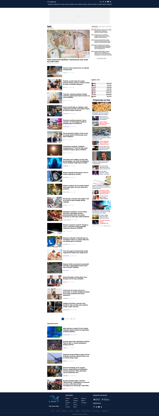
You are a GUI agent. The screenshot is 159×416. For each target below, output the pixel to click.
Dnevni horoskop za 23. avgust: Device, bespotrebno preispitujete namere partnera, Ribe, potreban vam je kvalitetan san (75, 370)
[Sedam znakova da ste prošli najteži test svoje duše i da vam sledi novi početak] (54, 189)
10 (71, 319)
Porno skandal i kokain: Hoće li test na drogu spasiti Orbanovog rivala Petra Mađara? (75, 135)
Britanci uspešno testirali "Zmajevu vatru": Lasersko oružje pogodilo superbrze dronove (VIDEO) (75, 226)
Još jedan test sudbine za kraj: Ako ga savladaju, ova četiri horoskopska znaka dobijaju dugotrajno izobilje (76, 161)
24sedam (74, 414)
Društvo (85, 4)
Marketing (71, 411)
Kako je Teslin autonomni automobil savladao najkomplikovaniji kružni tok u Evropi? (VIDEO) (76, 265)
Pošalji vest (77, 411)
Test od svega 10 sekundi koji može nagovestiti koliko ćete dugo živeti (75, 252)
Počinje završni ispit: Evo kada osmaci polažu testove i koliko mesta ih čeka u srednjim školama (76, 82)
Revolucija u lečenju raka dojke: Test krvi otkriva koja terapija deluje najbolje (76, 200)
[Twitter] (110, 2)
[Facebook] (103, 2)
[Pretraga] (100, 2)
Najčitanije (101, 26)
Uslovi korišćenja (96, 411)
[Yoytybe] (108, 2)
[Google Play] (105, 399)
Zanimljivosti (66, 309)
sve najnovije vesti (101, 58)
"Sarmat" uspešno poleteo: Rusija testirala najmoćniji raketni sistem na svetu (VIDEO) (76, 95)
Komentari (108, 26)
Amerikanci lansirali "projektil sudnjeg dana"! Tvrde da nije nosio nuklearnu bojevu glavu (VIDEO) (75, 148)
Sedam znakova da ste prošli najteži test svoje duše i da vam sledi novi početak (76, 187)
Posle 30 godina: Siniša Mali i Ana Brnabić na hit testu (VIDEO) (75, 278)
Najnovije (50, 4)
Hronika (80, 4)
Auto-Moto (65, 113)
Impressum (64, 411)
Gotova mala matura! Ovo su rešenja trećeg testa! (76, 68)
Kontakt (58, 411)
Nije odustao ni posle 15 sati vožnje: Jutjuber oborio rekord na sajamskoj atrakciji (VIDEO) (76, 330)
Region (64, 361)
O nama (52, 411)
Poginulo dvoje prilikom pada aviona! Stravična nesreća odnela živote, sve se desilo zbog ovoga (76, 356)
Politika (63, 4)
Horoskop (109, 4)
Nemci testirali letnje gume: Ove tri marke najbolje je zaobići (75, 173)
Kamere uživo (56, 4)
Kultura (99, 4)
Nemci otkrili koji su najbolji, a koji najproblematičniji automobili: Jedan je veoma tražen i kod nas (76, 108)
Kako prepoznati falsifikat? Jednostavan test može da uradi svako (67, 61)
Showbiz (71, 4)
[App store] (96, 399)
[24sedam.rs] (51, 2)
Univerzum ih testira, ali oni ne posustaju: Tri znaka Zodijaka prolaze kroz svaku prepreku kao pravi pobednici (76, 293)
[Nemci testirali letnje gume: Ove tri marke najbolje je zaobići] (54, 176)
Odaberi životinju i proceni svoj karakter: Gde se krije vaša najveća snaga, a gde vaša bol (75, 305)
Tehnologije (66, 126)
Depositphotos (105, 411)
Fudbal (65, 347)
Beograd (83, 398)
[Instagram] (106, 2)
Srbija (104, 4)
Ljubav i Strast (66, 219)
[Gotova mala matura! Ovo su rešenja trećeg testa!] (54, 71)
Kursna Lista (95, 80)
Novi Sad (83, 405)
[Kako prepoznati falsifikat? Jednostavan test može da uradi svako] (68, 44)
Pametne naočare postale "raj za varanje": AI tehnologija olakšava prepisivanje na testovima (74, 122)
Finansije (49, 63)
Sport (66, 4)
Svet (76, 4)
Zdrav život (66, 192)
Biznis (94, 4)
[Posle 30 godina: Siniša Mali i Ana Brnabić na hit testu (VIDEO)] (54, 280)
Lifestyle (90, 4)
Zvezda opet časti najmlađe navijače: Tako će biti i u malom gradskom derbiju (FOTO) (76, 343)
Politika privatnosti (86, 411)
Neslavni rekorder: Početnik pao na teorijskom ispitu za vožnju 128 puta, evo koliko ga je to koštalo (76, 239)
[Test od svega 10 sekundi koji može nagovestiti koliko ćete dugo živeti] (54, 254)
